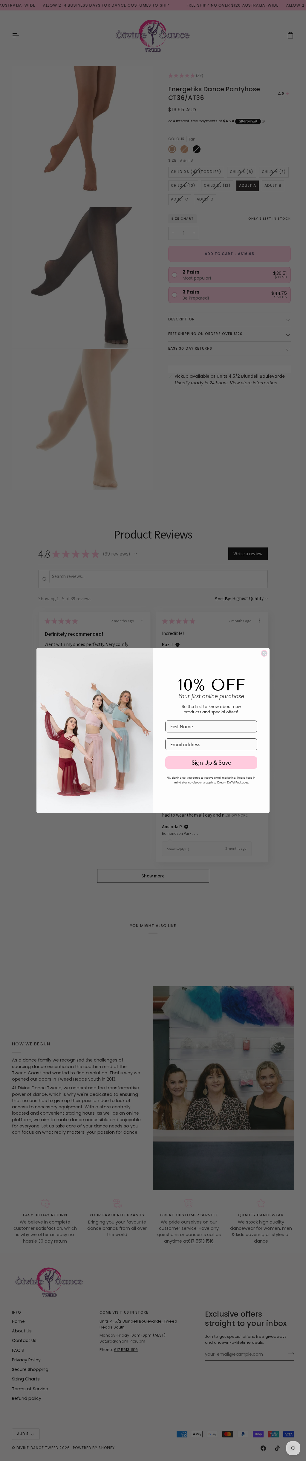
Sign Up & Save (211, 762)
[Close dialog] (264, 653)
